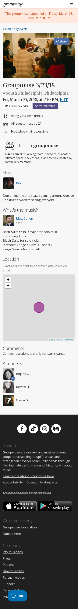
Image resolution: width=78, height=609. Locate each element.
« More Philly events (15, 29)
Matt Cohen (24, 218)
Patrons (8, 565)
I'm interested (46, 106)
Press (7, 558)
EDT (64, 99)
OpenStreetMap (69, 339)
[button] (8, 280)
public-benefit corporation (36, 492)
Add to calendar (18, 106)
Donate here (12, 534)
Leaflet (52, 339)
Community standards (42, 482)
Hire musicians (13, 571)
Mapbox (59, 339)
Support (9, 584)
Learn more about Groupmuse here (28, 476)
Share (63, 41)
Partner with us (14, 577)
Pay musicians (13, 552)
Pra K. (20, 183)
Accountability (13, 482)
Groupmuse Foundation (20, 527)
